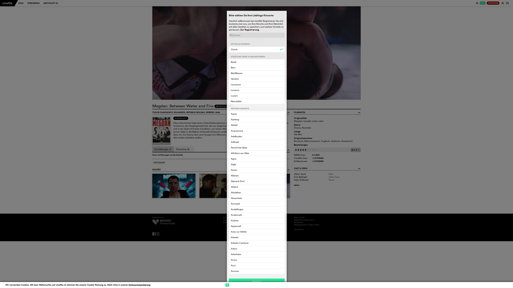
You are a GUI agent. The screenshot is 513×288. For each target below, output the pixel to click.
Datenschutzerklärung (139, 284)
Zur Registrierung (249, 29)
